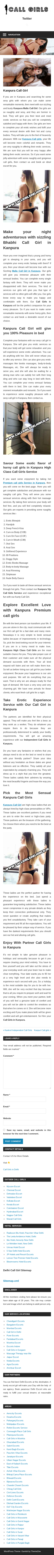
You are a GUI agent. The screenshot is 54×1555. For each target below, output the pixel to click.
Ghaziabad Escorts (15, 1442)
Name (6, 1095)
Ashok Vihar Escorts (16, 1471)
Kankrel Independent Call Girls (18, 1030)
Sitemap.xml (11, 1280)
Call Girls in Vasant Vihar (18, 1535)
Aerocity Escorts (14, 1413)
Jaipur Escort (13, 1357)
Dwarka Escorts (14, 1417)
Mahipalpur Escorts (15, 1424)
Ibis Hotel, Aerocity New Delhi (20, 1240)
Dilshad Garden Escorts (17, 1503)
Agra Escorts (13, 1364)
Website (7, 1118)
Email (6, 1106)
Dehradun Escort (14, 1194)
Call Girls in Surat (14, 1532)
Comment (8, 1056)
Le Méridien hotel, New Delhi (19, 1243)
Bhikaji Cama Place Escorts (19, 1474)
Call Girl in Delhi (14, 1332)
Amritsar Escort (14, 1368)
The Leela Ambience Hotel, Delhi (21, 1236)
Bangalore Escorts (15, 1325)
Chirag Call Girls (14, 1489)
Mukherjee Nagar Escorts (18, 1510)
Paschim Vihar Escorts (17, 1453)
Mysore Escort (13, 1186)
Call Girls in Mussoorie (17, 1517)
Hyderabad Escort (15, 1211)
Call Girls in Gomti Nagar (18, 1521)
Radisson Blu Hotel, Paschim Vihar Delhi (25, 1233)
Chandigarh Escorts (16, 1321)
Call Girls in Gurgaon (16, 1350)
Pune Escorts (13, 1335)
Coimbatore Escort (15, 1208)
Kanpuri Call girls (41, 1030)
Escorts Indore (13, 1346)
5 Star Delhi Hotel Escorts (18, 1251)
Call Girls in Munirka (16, 1438)
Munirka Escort (13, 1342)
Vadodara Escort (14, 1197)
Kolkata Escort (13, 1201)
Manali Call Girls (14, 1219)
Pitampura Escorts (15, 1435)
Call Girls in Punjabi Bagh (18, 1543)
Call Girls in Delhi (11, 1169)
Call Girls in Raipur (15, 1525)
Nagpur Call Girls (14, 1215)
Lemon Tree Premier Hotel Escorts (22, 1258)
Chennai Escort (14, 1190)
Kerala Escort (13, 1204)
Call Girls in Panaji (15, 1539)
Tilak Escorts (12, 1467)
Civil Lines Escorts (15, 1492)
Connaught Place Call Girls (19, 1431)
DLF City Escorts (14, 1507)
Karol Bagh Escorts (15, 1449)
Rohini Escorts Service (17, 1428)
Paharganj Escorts (15, 1420)
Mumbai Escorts (14, 1328)
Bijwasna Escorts (14, 1481)
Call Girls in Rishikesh (17, 1514)
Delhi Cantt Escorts (15, 1500)
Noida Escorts (13, 1361)
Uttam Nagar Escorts (16, 1460)
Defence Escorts (14, 1496)
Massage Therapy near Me (19, 1353)
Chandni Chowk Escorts (18, 1485)
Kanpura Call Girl (12, 805)
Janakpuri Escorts (15, 1456)
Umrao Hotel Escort (16, 1247)
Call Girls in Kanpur (15, 1528)
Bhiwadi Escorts (14, 1478)
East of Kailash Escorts (17, 1463)
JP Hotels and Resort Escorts (20, 1254)
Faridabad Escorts (15, 1339)
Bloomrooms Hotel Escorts (19, 1261)
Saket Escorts (13, 1446)
